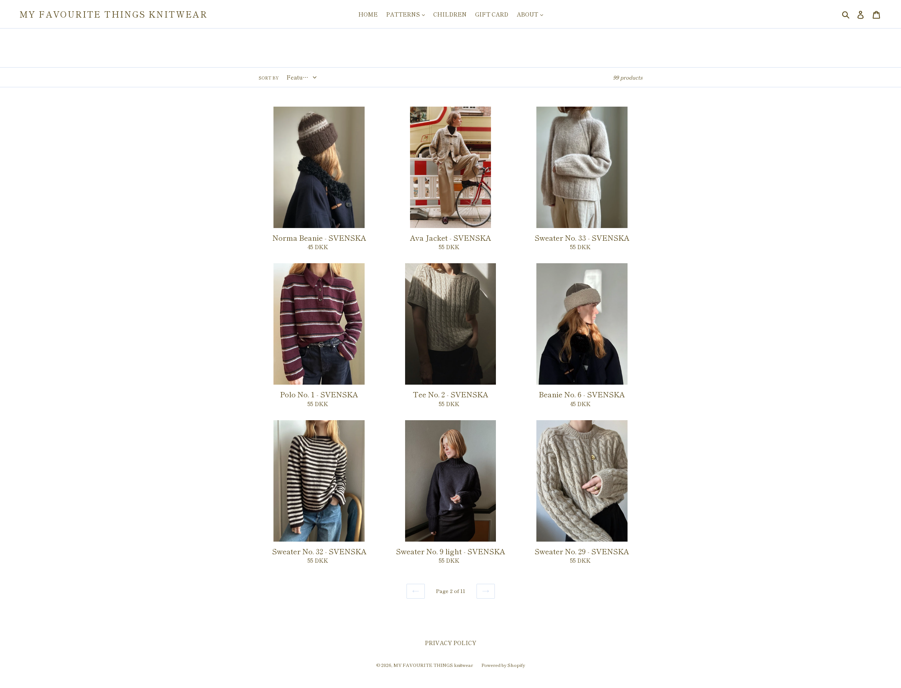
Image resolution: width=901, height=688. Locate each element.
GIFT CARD (491, 14)
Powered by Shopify (503, 665)
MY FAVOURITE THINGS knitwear (113, 14)
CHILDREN (450, 14)
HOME (368, 14)
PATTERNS (403, 14)
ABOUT (528, 14)
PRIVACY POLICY (450, 642)
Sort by (269, 78)
